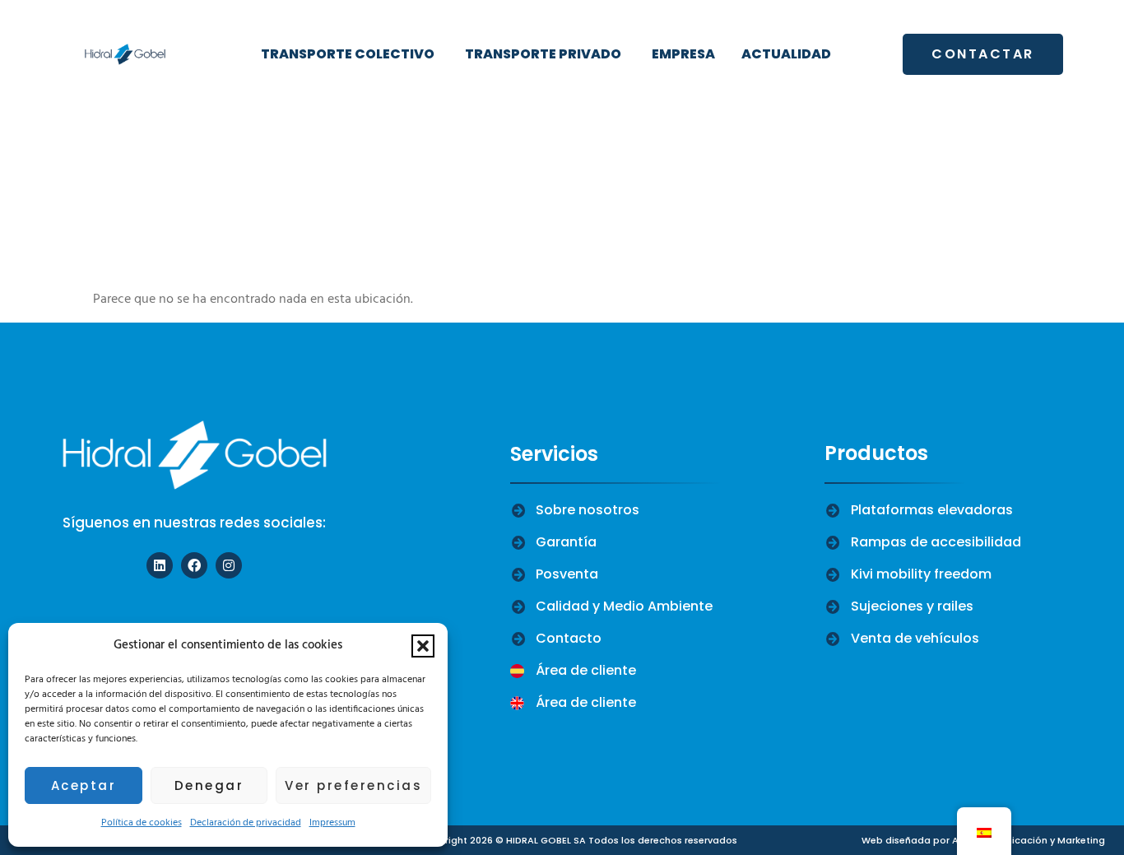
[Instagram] (229, 565)
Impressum (332, 823)
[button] (423, 646)
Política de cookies (141, 823)
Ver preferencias (353, 785)
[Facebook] (194, 565)
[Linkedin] (159, 565)
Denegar (209, 785)
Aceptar (84, 785)
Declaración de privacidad (245, 823)
